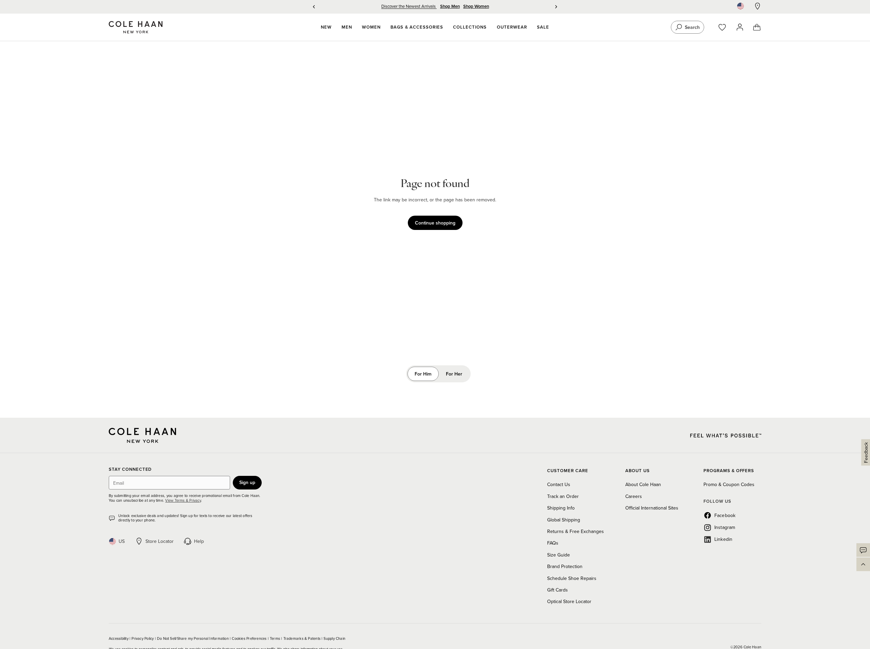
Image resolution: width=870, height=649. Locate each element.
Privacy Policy (143, 638)
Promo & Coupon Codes (728, 484)
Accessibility (119, 638)
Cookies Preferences (249, 638)
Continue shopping (435, 222)
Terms (275, 638)
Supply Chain (334, 638)
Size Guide (558, 554)
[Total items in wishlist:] (725, 27)
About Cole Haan (643, 484)
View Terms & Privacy (183, 500)
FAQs (552, 542)
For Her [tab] (454, 373)
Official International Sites (651, 507)
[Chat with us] (863, 550)
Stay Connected (130, 469)
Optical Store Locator (569, 601)
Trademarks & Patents (302, 638)
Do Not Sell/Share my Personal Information (193, 638)
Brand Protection (564, 566)
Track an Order (563, 496)
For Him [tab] (423, 373)
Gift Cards (557, 589)
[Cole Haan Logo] (142, 435)
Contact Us (558, 484)
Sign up (247, 482)
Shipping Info (561, 507)
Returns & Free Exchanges (575, 531)
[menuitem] (326, 27)
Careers (633, 496)
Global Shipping (563, 519)
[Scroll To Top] (863, 564)
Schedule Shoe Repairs (571, 578)
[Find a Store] (757, 6)
